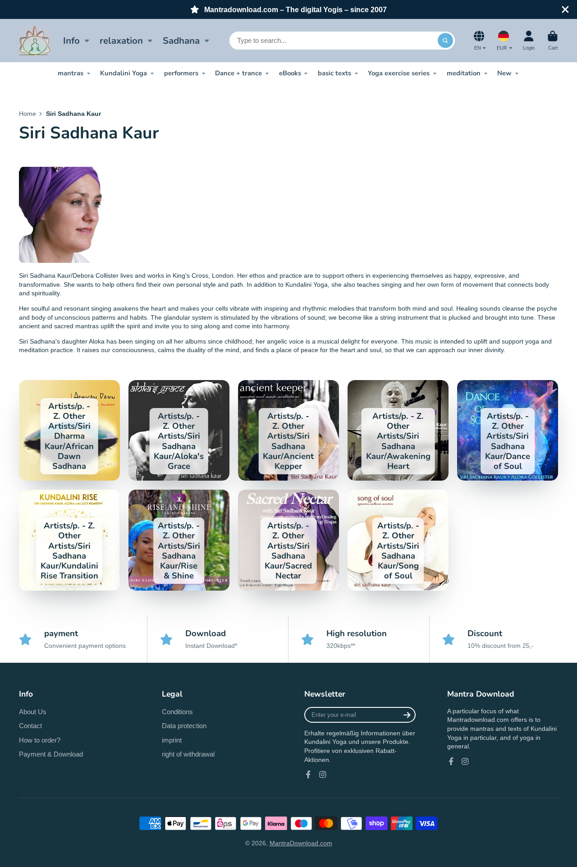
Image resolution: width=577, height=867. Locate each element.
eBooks (290, 73)
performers (181, 73)
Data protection (184, 725)
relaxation (121, 40)
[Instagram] (323, 775)
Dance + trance (238, 73)
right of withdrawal (188, 754)
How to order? (39, 740)
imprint (172, 740)
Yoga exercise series (399, 73)
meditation (464, 73)
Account (529, 40)
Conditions (177, 712)
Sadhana (181, 40)
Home (27, 113)
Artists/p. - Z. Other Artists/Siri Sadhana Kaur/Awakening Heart (398, 430)
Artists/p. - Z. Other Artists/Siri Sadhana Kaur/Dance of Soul (507, 430)
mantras (70, 73)
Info (71, 40)
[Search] (445, 40)
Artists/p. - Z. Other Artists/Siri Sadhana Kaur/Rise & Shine (178, 540)
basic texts (334, 73)
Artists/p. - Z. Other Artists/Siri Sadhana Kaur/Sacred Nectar (288, 540)
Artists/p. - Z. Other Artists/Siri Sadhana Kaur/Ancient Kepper (288, 430)
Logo (34, 40)
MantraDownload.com (301, 843)
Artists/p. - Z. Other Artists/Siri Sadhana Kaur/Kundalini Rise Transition (69, 540)
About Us (32, 712)
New (504, 73)
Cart (552, 40)
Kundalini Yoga (123, 73)
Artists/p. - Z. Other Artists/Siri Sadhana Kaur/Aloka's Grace (178, 430)
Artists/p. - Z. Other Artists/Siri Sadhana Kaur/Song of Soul (398, 540)
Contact (30, 725)
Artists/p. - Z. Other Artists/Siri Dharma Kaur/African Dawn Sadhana (69, 430)
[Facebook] (308, 775)
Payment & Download (51, 754)
